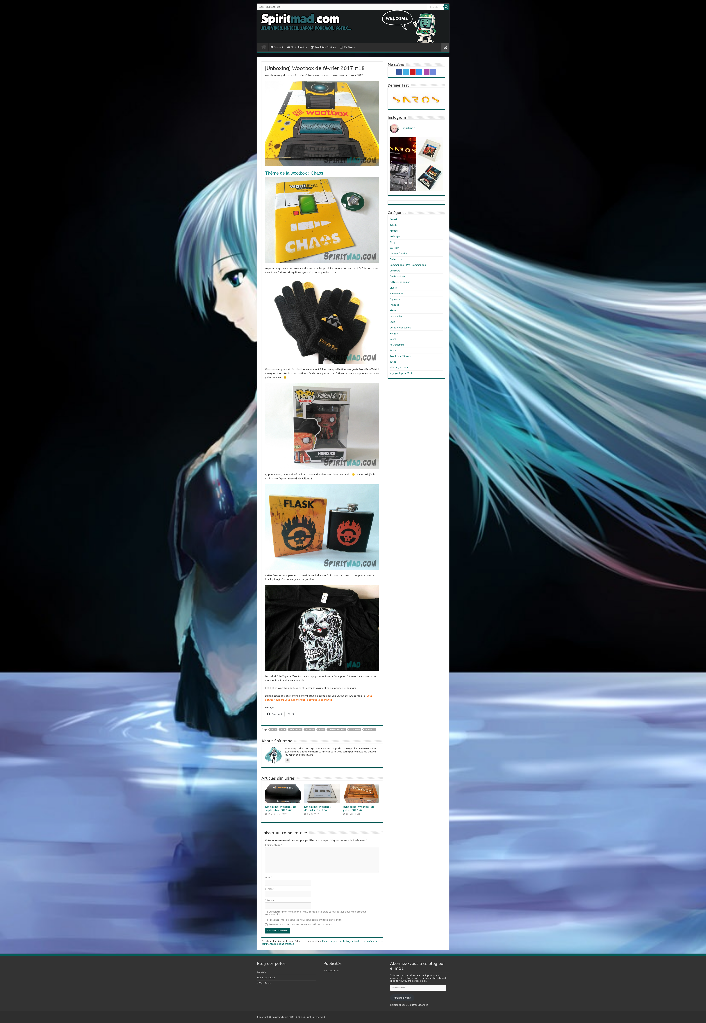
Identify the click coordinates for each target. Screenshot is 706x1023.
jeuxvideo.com (336, 729)
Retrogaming (397, 344)
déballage (295, 729)
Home (263, 47)
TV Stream (350, 47)
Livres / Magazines (400, 327)
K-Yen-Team (264, 983)
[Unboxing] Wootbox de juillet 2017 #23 (359, 808)
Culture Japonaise (400, 282)
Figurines (395, 299)
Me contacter (331, 970)
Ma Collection (299, 47)
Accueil (393, 219)
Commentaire (273, 845)
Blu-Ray (394, 247)
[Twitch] (426, 72)
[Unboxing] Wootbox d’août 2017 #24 (317, 808)
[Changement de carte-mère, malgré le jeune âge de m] (403, 177)
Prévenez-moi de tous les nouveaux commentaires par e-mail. (305, 919)
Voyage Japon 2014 (401, 373)
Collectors (396, 259)
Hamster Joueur (266, 977)
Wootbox (370, 729)
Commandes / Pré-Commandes (408, 265)
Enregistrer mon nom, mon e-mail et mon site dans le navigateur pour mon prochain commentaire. (315, 913)
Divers (393, 287)
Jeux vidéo (396, 316)
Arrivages (395, 236)
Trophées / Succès (400, 356)
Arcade (394, 230)
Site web (270, 900)
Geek (321, 729)
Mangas (394, 333)
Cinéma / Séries (399, 253)
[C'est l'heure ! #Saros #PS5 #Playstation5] (403, 150)
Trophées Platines (325, 47)
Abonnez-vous (402, 997)
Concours (395, 270)
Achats (393, 225)
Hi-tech (394, 310)
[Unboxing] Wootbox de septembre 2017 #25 (280, 808)
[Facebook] (417, 7)
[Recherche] (446, 7)
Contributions (397, 276)
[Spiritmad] (353, 26)
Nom (268, 877)
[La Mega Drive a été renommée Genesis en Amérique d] (430, 177)
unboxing (355, 729)
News (393, 339)
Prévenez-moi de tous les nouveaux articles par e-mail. (301, 924)
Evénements (397, 293)
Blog (392, 242)
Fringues (394, 304)
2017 (273, 729)
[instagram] (421, 7)
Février (310, 729)
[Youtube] (420, 7)
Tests (393, 350)
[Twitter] (418, 7)
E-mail (269, 889)
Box (283, 729)
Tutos (393, 361)
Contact (278, 47)
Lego (392, 322)
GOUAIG (261, 971)
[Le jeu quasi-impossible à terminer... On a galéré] (430, 150)
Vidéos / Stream (399, 367)
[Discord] (425, 7)
